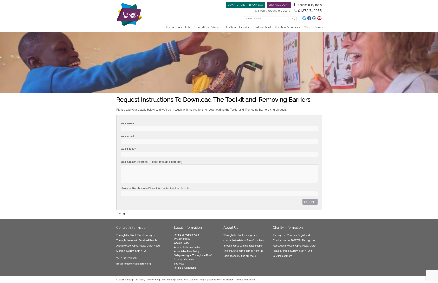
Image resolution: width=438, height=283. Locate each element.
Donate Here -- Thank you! (245, 4)
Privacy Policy (182, 238)
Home (170, 27)
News (319, 27)
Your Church (128, 149)
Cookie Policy (181, 242)
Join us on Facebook (309, 18)
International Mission (207, 27)
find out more (248, 255)
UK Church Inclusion (237, 27)
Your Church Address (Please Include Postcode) (151, 161)
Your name (127, 123)
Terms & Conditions (185, 267)
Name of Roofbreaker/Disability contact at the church (155, 188)
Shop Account (279, 4)
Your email (127, 136)
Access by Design (245, 279)
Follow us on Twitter (304, 18)
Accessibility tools (310, 5)
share (120, 214)
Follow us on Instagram (314, 18)
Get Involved (262, 27)
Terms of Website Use (186, 234)
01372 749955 (310, 11)
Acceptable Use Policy (186, 251)
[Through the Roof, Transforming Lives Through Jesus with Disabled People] (129, 15)
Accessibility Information (187, 247)
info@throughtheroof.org (274, 10)
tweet (125, 214)
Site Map (179, 263)
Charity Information (184, 259)
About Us (184, 27)
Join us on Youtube (319, 18)
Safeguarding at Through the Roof (192, 255)
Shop (307, 27)
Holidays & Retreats (287, 27)
